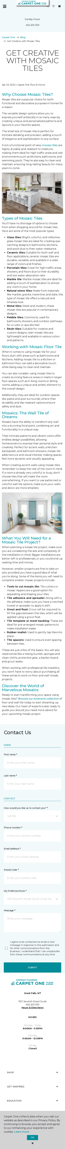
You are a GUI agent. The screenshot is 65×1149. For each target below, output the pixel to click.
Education (14, 1100)
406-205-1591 (32, 25)
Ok (32, 1137)
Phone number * (13, 827)
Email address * (12, 849)
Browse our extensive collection (38, 698)
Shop (10, 1072)
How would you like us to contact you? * (26, 808)
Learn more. (22, 1131)
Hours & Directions (33, 1007)
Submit (32, 967)
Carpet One (8, 37)
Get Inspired (15, 1086)
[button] (48, 6)
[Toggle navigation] (5, 6)
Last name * (10, 776)
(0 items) (59, 6)
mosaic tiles (50, 145)
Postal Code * (11, 870)
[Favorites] (53, 6)
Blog (22, 37)
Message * (9, 910)
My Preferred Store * (15, 891)
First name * (10, 754)
